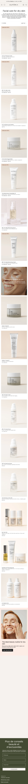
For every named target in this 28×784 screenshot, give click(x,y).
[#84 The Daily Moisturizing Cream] (14, 246)
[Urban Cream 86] (14, 310)
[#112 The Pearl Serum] (14, 413)
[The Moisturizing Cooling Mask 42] (14, 178)
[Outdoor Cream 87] (14, 345)
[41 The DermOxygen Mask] (14, 143)
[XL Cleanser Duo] (14, 587)
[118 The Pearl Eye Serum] (14, 448)
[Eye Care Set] (14, 517)
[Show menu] (1, 4)
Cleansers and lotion (5, 777)
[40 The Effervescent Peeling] (14, 109)
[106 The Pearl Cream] (14, 379)
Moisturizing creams (5, 779)
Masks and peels (4, 782)
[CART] (26, 4)
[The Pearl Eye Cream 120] (14, 482)
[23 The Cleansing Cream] (14, 40)
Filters (4, 23)
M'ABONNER (14, 769)
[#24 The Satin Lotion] (14, 75)
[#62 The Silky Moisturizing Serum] (14, 212)
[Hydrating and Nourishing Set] (14, 552)
